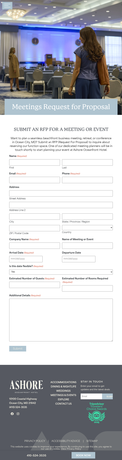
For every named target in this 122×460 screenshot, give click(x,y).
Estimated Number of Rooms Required (85, 280)
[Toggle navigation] (7, 5)
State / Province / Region (76, 222)
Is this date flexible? (26, 266)
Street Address (17, 199)
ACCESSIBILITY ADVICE (65, 441)
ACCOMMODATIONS (63, 382)
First (11, 168)
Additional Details (25, 295)
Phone (71, 174)
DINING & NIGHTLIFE (63, 387)
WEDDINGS (63, 391)
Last (64, 168)
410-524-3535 (36, 456)
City (11, 222)
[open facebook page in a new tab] (12, 414)
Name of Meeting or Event (77, 239)
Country (66, 232)
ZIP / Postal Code (18, 233)
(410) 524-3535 (18, 407)
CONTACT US (63, 404)
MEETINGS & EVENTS (63, 395)
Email (17, 174)
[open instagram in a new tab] (18, 414)
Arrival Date (21, 253)
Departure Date (71, 253)
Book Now (83, 456)
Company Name (24, 239)
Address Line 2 (17, 210)
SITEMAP (92, 441)
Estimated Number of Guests (31, 279)
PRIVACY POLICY (34, 441)
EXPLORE (63, 400)
